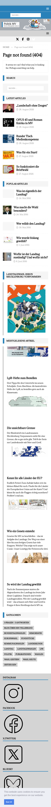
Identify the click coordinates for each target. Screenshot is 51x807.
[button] (44, 795)
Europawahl (10, 638)
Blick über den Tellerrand (18, 628)
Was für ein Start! (26, 152)
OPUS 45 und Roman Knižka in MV (29, 121)
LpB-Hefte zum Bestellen (22, 378)
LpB (41, 649)
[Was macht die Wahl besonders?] (7, 210)
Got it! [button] (9, 802)
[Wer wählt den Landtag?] (8, 226)
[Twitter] (17, 39)
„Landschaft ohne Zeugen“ (32, 105)
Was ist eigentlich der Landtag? (29, 192)
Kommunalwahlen (14, 643)
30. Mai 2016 (25, 227)
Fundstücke (27, 638)
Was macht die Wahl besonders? (26, 208)
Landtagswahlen (26, 649)
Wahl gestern (11, 659)
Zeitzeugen (10, 664)
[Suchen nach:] (25, 15)
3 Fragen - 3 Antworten (16, 622)
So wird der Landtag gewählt (24, 584)
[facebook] (22, 39)
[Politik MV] (25, 28)
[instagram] (28, 39)
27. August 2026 (26, 156)
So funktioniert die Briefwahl (27, 168)
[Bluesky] (33, 39)
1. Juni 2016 (24, 245)
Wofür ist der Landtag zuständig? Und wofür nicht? (30, 255)
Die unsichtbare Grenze (21, 428)
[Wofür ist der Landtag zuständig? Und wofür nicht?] (7, 256)
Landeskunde (35, 643)
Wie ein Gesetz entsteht (21, 531)
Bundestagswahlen (14, 633)
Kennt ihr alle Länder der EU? (24, 478)
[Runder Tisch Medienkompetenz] (8, 138)
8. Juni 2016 (21, 261)
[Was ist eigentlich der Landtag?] (8, 193)
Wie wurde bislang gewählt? (27, 239)
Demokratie (35, 633)
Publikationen (23, 654)
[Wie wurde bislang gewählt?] (8, 239)
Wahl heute (29, 659)
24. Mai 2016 (25, 198)
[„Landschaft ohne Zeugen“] (8, 108)
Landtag (8, 649)
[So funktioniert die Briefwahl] (8, 169)
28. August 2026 (26, 109)
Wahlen (39, 654)
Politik (8, 654)
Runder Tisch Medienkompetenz (27, 137)
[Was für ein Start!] (8, 155)
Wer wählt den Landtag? (30, 223)
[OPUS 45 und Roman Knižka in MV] (8, 122)
